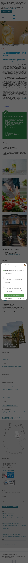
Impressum (21, 298)
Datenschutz (8, 298)
